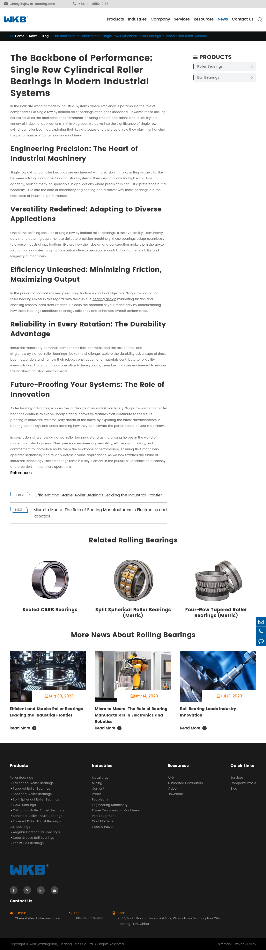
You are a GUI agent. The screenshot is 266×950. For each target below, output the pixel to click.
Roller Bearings (210, 66)
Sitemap (224, 944)
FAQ (171, 777)
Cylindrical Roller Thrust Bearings (38, 810)
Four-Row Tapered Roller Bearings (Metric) (216, 613)
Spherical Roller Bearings (32, 794)
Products (115, 19)
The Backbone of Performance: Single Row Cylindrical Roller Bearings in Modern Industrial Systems (130, 36)
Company (160, 19)
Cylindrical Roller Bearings (33, 783)
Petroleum (100, 799)
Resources (204, 19)
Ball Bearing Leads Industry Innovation (208, 712)
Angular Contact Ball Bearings (36, 832)
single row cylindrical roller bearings (38, 353)
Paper (96, 794)
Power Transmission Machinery (116, 810)
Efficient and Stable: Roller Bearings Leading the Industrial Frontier (99, 495)
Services (182, 19)
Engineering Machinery (110, 805)
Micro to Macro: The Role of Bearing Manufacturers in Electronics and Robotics (100, 513)
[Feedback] (261, 641)
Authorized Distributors (185, 783)
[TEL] (261, 631)
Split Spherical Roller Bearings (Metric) (133, 613)
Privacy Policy (245, 944)
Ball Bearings (208, 77)
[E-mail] (261, 621)
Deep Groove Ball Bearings (33, 837)
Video (172, 788)
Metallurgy (100, 777)
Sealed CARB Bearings (49, 610)
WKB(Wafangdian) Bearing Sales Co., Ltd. (61, 944)
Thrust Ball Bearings (28, 843)
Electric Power (103, 826)
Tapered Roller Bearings (31, 788)
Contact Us (243, 19)
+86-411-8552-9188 (90, 3)
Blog (45, 36)
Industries (137, 19)
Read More (23, 728)
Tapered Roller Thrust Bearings (37, 821)
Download (175, 794)
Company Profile (243, 783)
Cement (98, 788)
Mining (97, 783)
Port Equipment (104, 815)
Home (19, 36)
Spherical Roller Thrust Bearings (37, 815)
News (223, 19)
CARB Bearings (24, 805)
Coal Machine (103, 821)
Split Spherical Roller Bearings (36, 799)
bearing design (104, 299)
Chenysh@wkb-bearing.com (29, 3)
